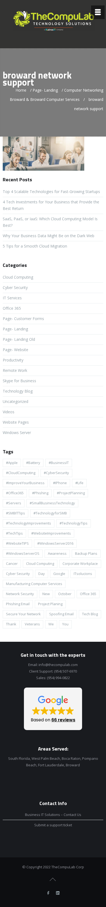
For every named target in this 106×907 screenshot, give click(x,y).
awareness (57, 553)
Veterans (32, 624)
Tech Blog (90, 613)
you (65, 624)
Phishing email (18, 603)
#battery (33, 462)
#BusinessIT (59, 462)
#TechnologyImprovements (28, 523)
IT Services (12, 297)
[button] (53, 709)
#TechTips (14, 533)
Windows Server (17, 432)
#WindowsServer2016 (55, 543)
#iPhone (60, 482)
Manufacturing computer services (34, 583)
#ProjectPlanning (71, 492)
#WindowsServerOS (22, 553)
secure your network (23, 613)
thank (11, 624)
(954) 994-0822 (58, 677)
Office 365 (12, 308)
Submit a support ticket (53, 824)
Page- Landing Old (19, 339)
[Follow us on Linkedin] (58, 893)
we (51, 624)
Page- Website (15, 349)
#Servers (13, 503)
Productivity (13, 360)
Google (59, 573)
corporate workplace (80, 563)
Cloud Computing (18, 277)
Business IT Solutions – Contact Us (53, 814)
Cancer (12, 563)
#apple (12, 462)
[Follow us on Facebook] (48, 893)
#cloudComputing (20, 472)
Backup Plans (86, 553)
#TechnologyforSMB (50, 513)
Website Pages (16, 422)
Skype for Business (19, 380)
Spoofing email (61, 613)
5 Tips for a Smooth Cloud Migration (35, 246)
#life (79, 482)
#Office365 (15, 492)
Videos (8, 411)
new (46, 593)
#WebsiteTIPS (17, 543)
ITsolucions (83, 573)
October (64, 593)
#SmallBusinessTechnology (52, 503)
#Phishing (40, 492)
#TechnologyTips (74, 523)
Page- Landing (45, 90)
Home (20, 90)
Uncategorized (15, 401)
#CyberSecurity (56, 472)
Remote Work (15, 370)
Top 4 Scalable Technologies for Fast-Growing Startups (51, 191)
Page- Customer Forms (23, 318)
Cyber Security (15, 287)
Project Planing (50, 603)
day (41, 573)
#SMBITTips (15, 513)
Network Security (20, 593)
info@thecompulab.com (58, 664)
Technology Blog (18, 391)
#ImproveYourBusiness (25, 482)
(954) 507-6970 (65, 671)
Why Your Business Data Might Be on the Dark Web (48, 235)
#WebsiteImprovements (51, 533)
